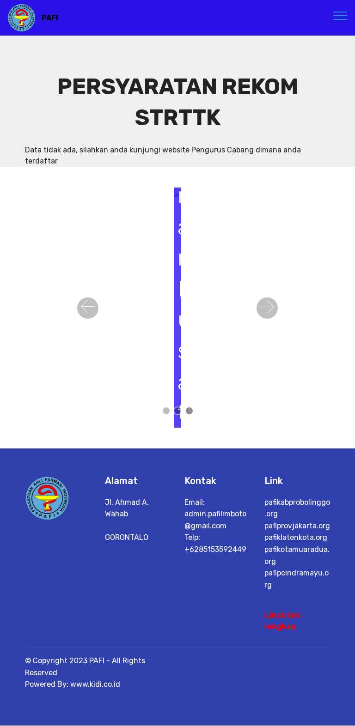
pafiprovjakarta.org (297, 525)
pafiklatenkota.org (295, 537)
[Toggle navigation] (340, 15)
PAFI (50, 17)
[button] (87, 308)
